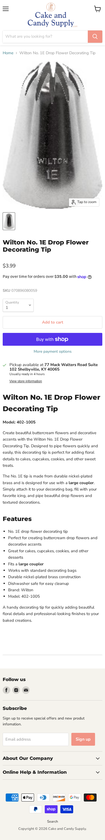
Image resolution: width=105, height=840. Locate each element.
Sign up (83, 739)
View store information (25, 381)
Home (8, 53)
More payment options (53, 351)
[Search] (95, 36)
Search (52, 821)
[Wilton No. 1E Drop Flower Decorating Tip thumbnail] (9, 221)
